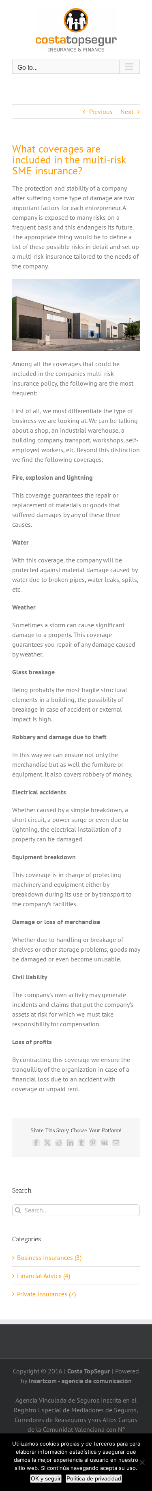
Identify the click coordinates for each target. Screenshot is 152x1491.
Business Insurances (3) (49, 1257)
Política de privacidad (93, 1478)
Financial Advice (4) (43, 1276)
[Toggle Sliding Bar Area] (144, 7)
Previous (101, 111)
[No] (142, 1462)
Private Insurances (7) (46, 1294)
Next (126, 111)
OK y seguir (46, 1478)
